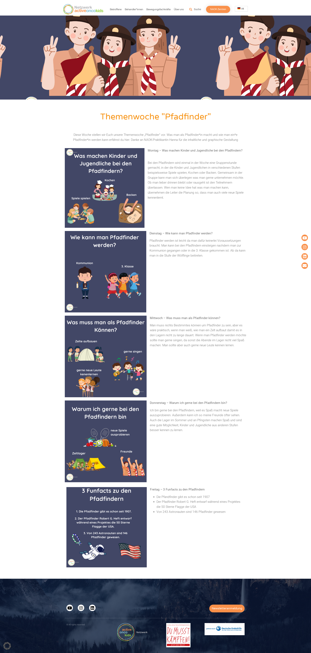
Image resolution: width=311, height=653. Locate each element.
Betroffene (115, 9)
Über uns (179, 9)
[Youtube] (304, 238)
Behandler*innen (134, 9)
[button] (7, 646)
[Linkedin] (304, 256)
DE (242, 9)
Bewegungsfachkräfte (158, 9)
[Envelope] (304, 265)
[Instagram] (304, 247)
